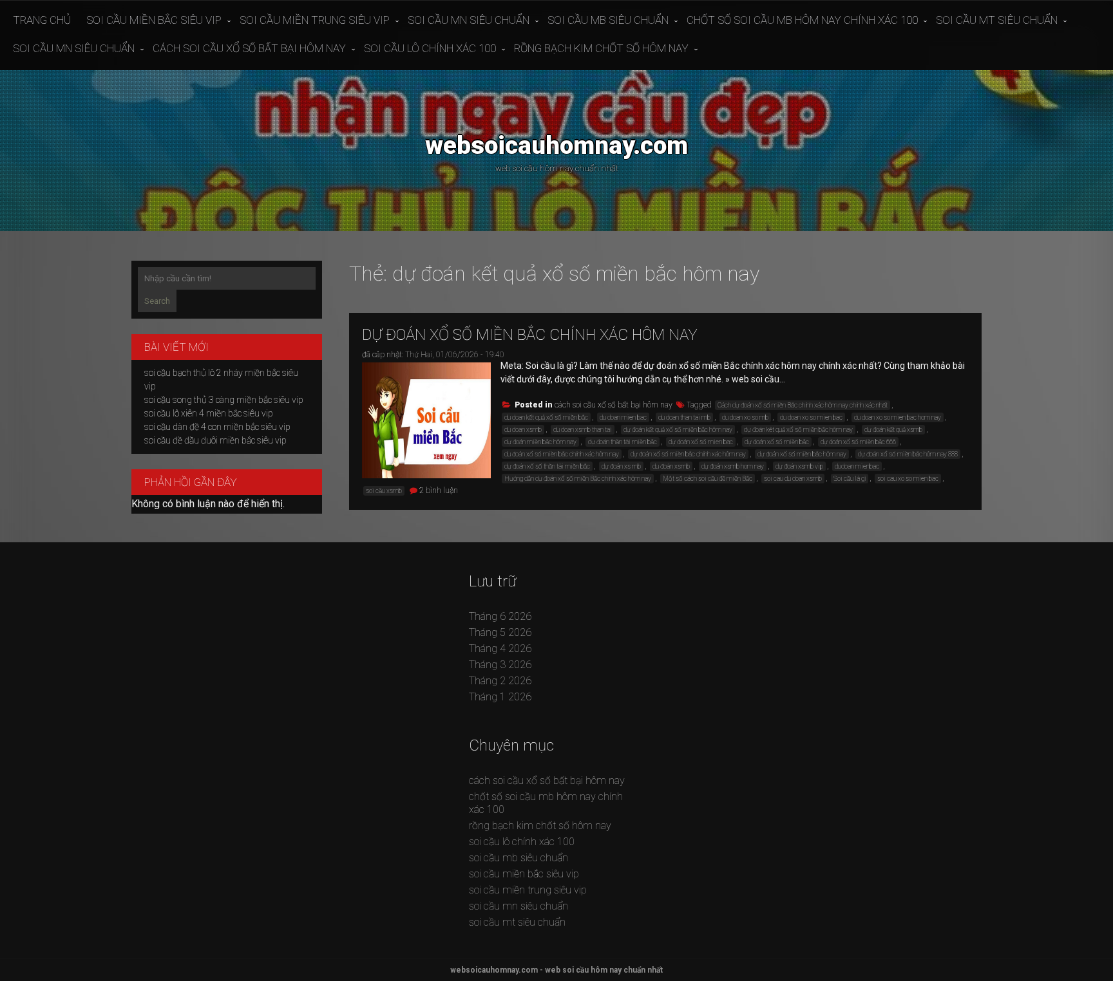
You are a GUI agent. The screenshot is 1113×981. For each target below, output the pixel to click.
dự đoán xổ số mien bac (701, 441)
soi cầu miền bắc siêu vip (154, 20)
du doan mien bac (623, 417)
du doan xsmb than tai (582, 429)
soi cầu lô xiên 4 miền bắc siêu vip (208, 413)
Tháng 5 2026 (500, 632)
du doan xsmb (523, 429)
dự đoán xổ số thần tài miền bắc (547, 466)
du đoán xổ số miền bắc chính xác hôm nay (561, 454)
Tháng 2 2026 (500, 681)
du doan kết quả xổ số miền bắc (546, 417)
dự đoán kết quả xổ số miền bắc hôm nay (677, 429)
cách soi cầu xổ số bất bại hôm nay (249, 48)
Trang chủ (42, 20)
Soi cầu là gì (849, 478)
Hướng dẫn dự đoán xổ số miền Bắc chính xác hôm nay (577, 478)
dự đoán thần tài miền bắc (622, 441)
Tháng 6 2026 (500, 616)
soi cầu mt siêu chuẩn (997, 20)
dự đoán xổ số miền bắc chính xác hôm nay (530, 335)
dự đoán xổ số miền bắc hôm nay (801, 454)
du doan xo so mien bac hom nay (897, 417)
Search (157, 301)
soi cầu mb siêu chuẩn (608, 20)
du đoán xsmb (671, 466)
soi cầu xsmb (384, 490)
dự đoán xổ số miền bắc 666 (858, 441)
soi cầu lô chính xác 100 (430, 48)
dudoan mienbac (857, 466)
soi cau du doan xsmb (793, 478)
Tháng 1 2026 (500, 697)
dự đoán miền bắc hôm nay (540, 441)
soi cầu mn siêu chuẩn (468, 20)
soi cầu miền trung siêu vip (315, 20)
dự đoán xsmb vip (799, 466)
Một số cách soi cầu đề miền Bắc (707, 478)
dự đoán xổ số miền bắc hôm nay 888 (908, 454)
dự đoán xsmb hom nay (732, 466)
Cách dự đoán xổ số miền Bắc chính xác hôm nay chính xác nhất (803, 405)
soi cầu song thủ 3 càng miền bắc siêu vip (223, 400)
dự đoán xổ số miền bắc (777, 441)
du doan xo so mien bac (811, 417)
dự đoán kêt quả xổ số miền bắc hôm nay (798, 429)
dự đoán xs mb (621, 466)
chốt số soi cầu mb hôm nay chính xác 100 (802, 20)
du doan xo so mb (745, 417)
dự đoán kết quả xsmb (893, 429)
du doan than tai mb (684, 417)
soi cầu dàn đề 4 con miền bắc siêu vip (217, 427)
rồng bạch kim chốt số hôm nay (601, 48)
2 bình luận (438, 490)
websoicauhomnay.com (556, 145)
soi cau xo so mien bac (907, 478)
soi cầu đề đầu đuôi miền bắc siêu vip (215, 440)
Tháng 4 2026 (500, 648)
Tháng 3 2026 (500, 665)
